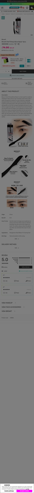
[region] (17, 488)
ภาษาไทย (27, 489)
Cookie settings (9, 491)
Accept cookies (24, 491)
